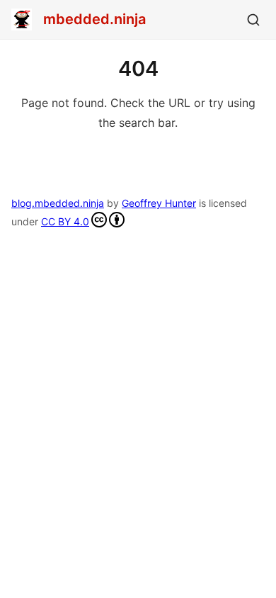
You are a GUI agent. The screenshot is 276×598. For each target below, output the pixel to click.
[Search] (253, 20)
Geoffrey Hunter (159, 203)
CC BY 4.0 (65, 221)
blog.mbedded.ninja (57, 203)
